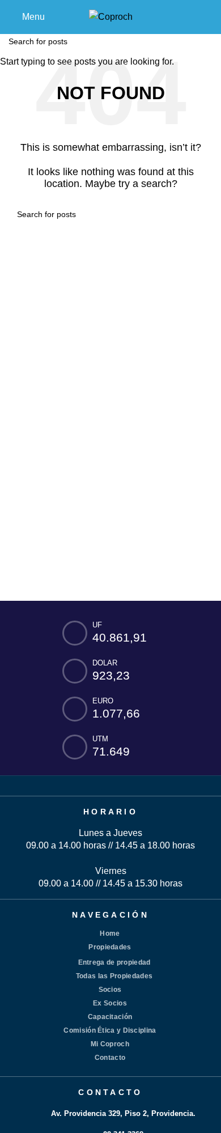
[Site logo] (111, 16)
